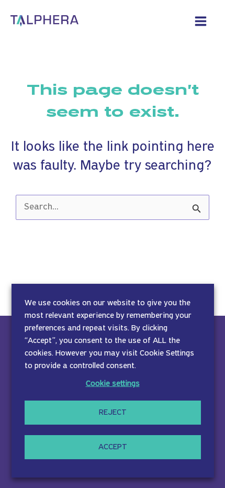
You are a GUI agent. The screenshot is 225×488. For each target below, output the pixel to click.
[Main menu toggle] (201, 21)
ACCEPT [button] (112, 447)
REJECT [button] (113, 412)
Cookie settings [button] (113, 384)
